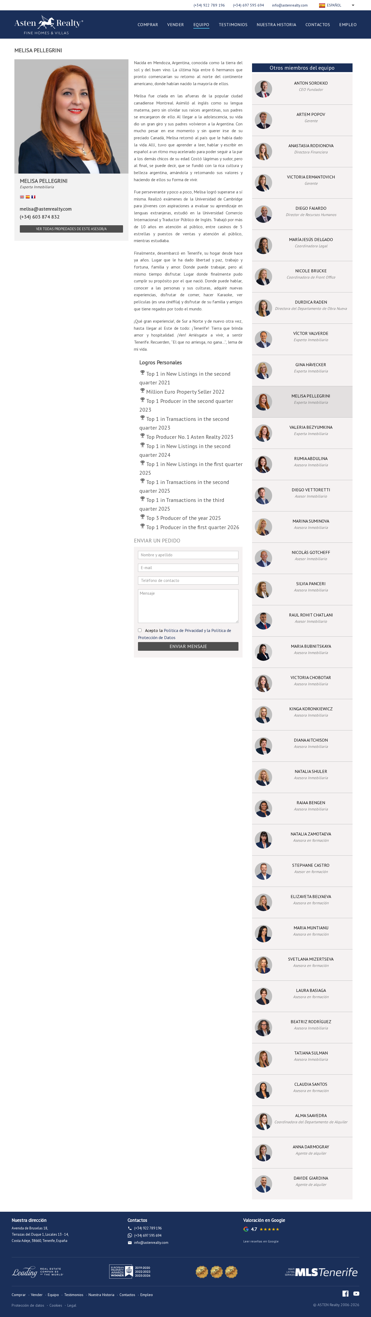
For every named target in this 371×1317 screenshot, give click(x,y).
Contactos (318, 24)
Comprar (148, 24)
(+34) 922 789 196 (209, 5)
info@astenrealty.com (290, 5)
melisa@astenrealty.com (46, 209)
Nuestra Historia (276, 24)
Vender (175, 24)
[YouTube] (356, 1294)
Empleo (348, 24)
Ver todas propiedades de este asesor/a (71, 229)
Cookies (55, 1305)
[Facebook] (345, 1294)
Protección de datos (28, 1305)
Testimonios (233, 24)
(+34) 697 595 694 (248, 5)
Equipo (201, 24)
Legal (71, 1305)
